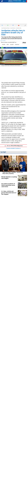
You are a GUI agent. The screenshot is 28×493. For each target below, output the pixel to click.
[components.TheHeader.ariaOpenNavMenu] (4, 1)
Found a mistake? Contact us (13, 148)
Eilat (8, 44)
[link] (13, 165)
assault (11, 44)
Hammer (17, 44)
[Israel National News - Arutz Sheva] (14, 1)
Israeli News (12, 28)
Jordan (3, 44)
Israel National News (5, 28)
